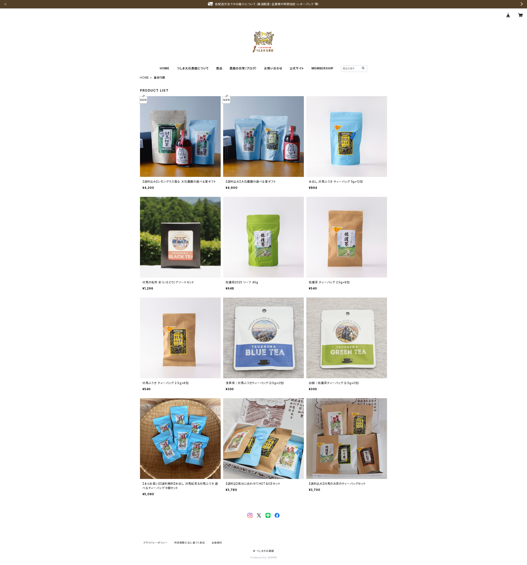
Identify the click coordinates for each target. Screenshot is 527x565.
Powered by (259, 557)
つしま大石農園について (193, 68)
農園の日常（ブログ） (243, 68)
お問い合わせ (273, 68)
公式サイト (297, 68)
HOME (164, 68)
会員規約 (217, 542)
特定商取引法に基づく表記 (189, 542)
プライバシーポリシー (155, 542)
